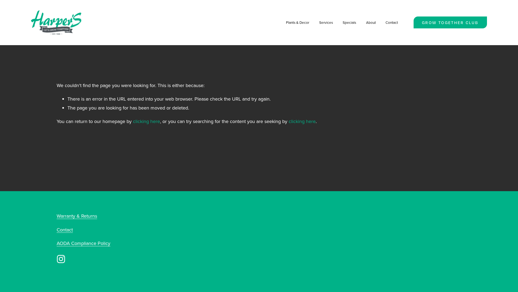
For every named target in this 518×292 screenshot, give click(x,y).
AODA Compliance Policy (83, 243)
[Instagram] (61, 259)
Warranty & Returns (77, 216)
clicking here (146, 121)
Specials (349, 22)
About (371, 22)
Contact (392, 22)
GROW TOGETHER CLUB (450, 22)
